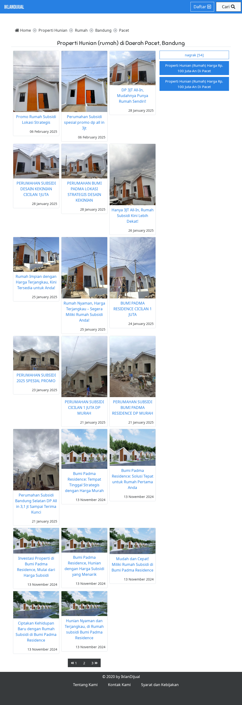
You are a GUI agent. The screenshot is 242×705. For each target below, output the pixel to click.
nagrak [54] (194, 55)
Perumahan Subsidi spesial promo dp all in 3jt (84, 122)
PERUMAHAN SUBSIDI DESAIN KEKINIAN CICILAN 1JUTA (36, 189)
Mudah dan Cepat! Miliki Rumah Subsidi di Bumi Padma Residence (132, 564)
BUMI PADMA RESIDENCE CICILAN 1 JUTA (132, 309)
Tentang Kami (85, 684)
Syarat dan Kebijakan (160, 684)
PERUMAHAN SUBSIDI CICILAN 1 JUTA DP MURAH (84, 407)
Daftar (200, 6)
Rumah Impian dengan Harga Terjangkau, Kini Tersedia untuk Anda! (36, 282)
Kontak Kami (119, 684)
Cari (226, 6)
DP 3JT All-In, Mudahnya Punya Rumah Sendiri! (132, 95)
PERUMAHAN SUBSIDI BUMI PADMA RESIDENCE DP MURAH (132, 407)
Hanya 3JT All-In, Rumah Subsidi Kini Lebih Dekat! (133, 215)
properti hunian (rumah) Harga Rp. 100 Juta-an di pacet (194, 68)
